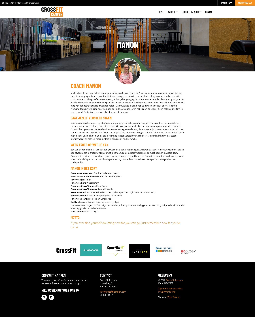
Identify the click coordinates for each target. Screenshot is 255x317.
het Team (127, 21)
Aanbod (171, 12)
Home (161, 12)
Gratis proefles (245, 2)
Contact (209, 12)
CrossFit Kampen (190, 12)
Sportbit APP (226, 2)
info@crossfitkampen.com (27, 3)
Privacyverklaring (166, 291)
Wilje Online (173, 297)
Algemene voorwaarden (170, 288)
